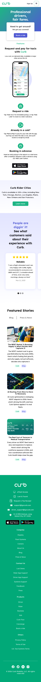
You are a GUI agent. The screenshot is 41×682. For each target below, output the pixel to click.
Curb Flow (20, 620)
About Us (20, 548)
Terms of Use (20, 644)
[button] (29, 3)
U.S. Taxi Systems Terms (20, 649)
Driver (20, 602)
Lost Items (21, 569)
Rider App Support (20, 573)
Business (20, 611)
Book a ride (20, 35)
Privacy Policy (20, 640)
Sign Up (30, 3)
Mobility (21, 535)
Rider (20, 606)
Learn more (20, 204)
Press (20, 590)
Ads (20, 615)
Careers (21, 544)
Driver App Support (20, 577)
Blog (20, 553)
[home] (6, 3)
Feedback (20, 586)
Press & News (20, 557)
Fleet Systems (20, 539)
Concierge (20, 624)
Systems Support (20, 582)
